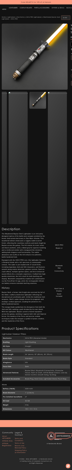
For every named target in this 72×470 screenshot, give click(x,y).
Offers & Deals (58, 8)
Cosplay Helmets (26, 8)
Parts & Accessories (41, 8)
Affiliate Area (7, 441)
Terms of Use (19, 443)
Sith (26, 362)
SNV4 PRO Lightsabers (34, 17)
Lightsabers (13, 8)
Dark (27, 366)
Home (4, 17)
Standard (28, 358)
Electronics (21, 17)
